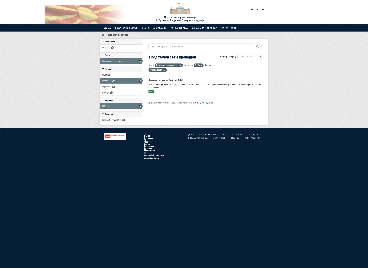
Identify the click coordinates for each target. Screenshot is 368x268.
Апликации (159, 28)
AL (258, 9)
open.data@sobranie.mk (145, 155)
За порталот (229, 28)
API (196, 103)
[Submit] (257, 46)
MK (252, 9)
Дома (107, 28)
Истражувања (179, 28)
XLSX (151, 91)
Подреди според (228, 56)
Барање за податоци (204, 28)
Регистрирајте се (252, 137)
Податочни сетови (126, 28)
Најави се (234, 137)
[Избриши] (180, 65)
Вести (145, 28)
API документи (207, 103)
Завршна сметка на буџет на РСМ (165, 80)
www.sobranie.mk (145, 158)
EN (263, 9)
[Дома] (103, 34)
